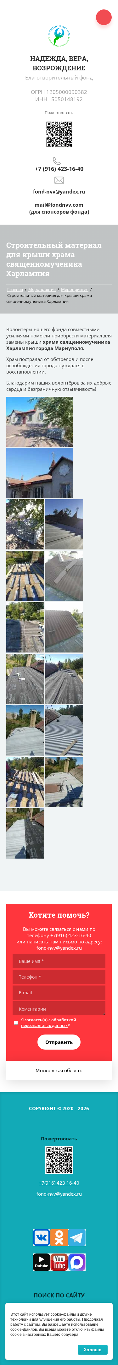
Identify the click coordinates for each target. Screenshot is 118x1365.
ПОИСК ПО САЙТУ (59, 1295)
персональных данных (44, 1025)
